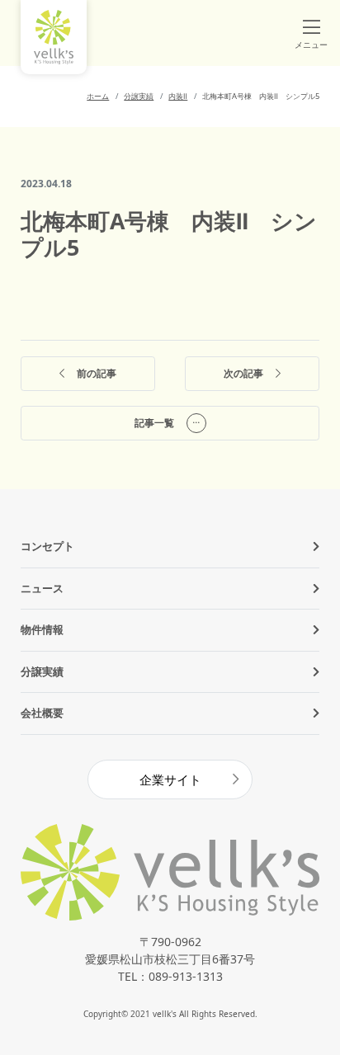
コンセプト (47, 546)
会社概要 (42, 712)
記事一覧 (154, 423)
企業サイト (170, 779)
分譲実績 (42, 671)
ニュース (42, 588)
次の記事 (243, 373)
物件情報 (42, 629)
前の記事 (96, 373)
